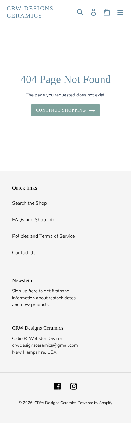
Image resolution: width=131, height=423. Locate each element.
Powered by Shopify (95, 403)
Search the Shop (29, 203)
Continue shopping (61, 110)
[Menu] (120, 12)
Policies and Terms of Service (43, 236)
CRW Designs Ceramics (30, 12)
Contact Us (24, 252)
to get (40, 291)
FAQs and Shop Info (33, 219)
